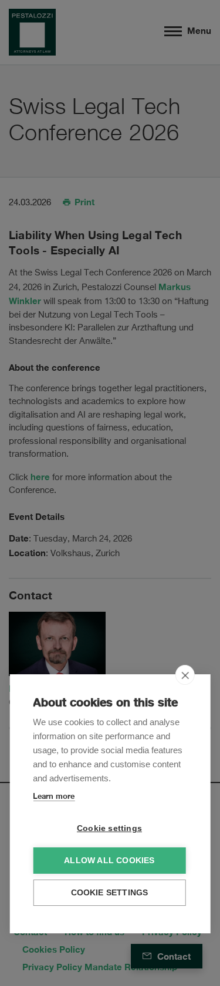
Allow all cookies (109, 860)
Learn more (54, 796)
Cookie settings (109, 828)
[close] (185, 675)
